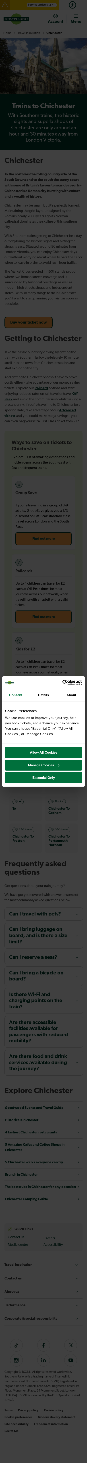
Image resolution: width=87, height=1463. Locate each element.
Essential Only (43, 778)
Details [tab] (43, 695)
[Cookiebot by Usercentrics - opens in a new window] (62, 683)
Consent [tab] (15, 695)
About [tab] (71, 695)
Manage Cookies (41, 765)
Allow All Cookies (43, 752)
